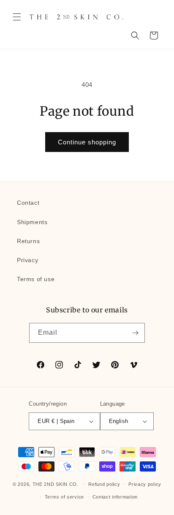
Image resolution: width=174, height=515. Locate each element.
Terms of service (64, 496)
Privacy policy (144, 484)
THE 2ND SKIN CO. (56, 483)
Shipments (32, 222)
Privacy (27, 260)
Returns (28, 241)
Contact (28, 202)
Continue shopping (87, 142)
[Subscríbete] (135, 333)
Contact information (115, 496)
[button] (17, 17)
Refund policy (104, 484)
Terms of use (35, 279)
